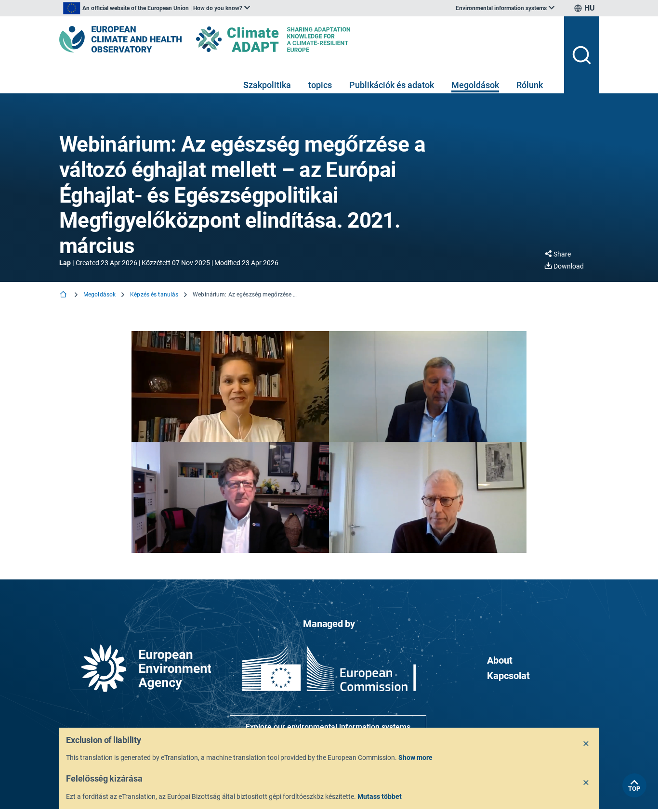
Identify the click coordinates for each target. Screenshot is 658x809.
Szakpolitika (267, 85)
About (500, 660)
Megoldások (475, 85)
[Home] (64, 295)
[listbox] (156, 8)
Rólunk (529, 85)
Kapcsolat (508, 675)
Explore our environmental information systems (328, 727)
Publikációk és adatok (391, 85)
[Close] (586, 744)
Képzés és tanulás (154, 294)
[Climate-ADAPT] (292, 39)
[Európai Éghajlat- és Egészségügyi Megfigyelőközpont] (120, 39)
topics (320, 85)
